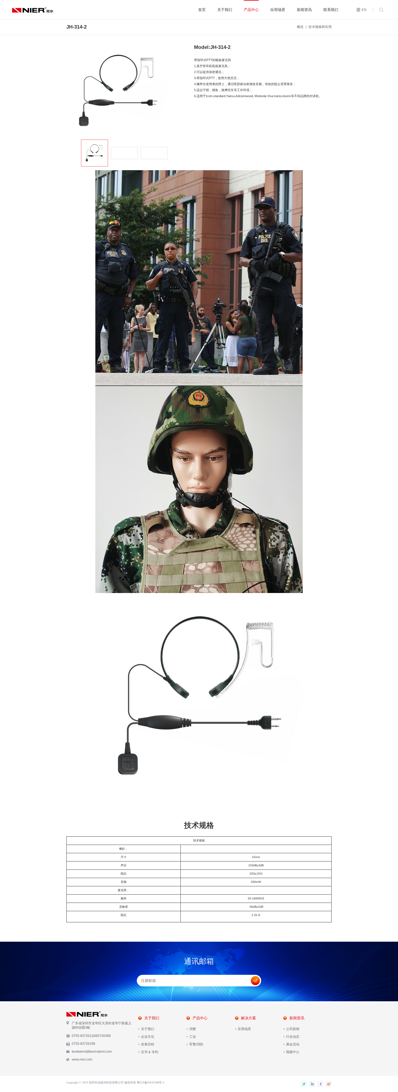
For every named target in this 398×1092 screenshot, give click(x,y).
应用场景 (277, 10)
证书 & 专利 (149, 1052)
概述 (300, 27)
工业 (192, 1036)
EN (364, 10)
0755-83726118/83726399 (91, 1036)
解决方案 (248, 1018)
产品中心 (251, 10)
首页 (202, 10)
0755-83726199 (83, 1043)
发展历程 (147, 1044)
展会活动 (292, 1044)
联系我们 (330, 10)
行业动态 (292, 1036)
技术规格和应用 (320, 27)
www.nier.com (82, 1059)
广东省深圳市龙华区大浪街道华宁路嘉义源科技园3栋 (101, 1025)
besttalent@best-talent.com (92, 1051)
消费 (192, 1029)
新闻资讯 (304, 10)
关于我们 (224, 10)
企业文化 (147, 1036)
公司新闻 (292, 1029)
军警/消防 (196, 1044)
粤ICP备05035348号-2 (150, 1082)
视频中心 (292, 1052)
